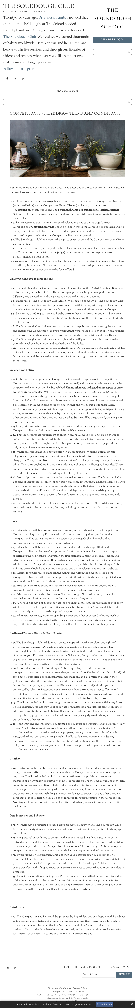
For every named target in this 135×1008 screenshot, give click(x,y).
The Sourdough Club (38, 6)
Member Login (112, 40)
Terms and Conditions (59, 988)
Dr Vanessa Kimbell (53, 18)
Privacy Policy (80, 988)
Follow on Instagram (19, 69)
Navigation (67, 91)
